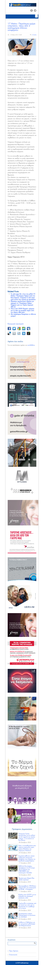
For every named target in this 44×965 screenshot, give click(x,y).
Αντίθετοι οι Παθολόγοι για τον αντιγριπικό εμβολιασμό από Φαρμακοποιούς (26, 924)
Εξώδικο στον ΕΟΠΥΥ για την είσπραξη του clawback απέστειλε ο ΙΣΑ (27, 896)
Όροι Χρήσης (13, 951)
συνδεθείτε (31, 345)
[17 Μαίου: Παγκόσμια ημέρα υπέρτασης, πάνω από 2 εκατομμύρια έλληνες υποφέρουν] (22, 47)
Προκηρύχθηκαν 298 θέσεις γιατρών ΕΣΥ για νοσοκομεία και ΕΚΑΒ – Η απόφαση (27, 887)
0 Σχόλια (34, 34)
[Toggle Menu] (36, 15)
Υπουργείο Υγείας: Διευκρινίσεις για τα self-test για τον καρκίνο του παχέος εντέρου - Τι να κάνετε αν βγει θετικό (26, 837)
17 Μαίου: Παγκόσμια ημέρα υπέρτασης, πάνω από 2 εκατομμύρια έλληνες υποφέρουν (21, 27)
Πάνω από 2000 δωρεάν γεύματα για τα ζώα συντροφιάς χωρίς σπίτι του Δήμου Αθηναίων (22, 310)
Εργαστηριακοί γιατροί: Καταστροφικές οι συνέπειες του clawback (27, 915)
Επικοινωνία (13, 955)
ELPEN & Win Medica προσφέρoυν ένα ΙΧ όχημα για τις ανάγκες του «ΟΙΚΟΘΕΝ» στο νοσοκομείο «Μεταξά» (26, 870)
